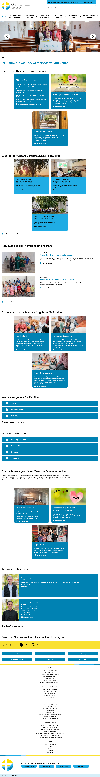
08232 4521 (26, 585)
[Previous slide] (7, 36)
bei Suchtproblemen (50, 731)
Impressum (5, 775)
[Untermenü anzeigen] (36, 16)
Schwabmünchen (29, 766)
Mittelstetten (63, 766)
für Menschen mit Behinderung (50, 727)
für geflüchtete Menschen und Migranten (50, 737)
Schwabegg (46, 766)
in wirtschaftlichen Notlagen (50, 735)
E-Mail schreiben (28, 587)
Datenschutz (14, 775)
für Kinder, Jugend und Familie (50, 725)
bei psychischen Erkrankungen (50, 729)
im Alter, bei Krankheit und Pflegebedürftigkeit (50, 733)
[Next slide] (93, 36)
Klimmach (81, 766)
